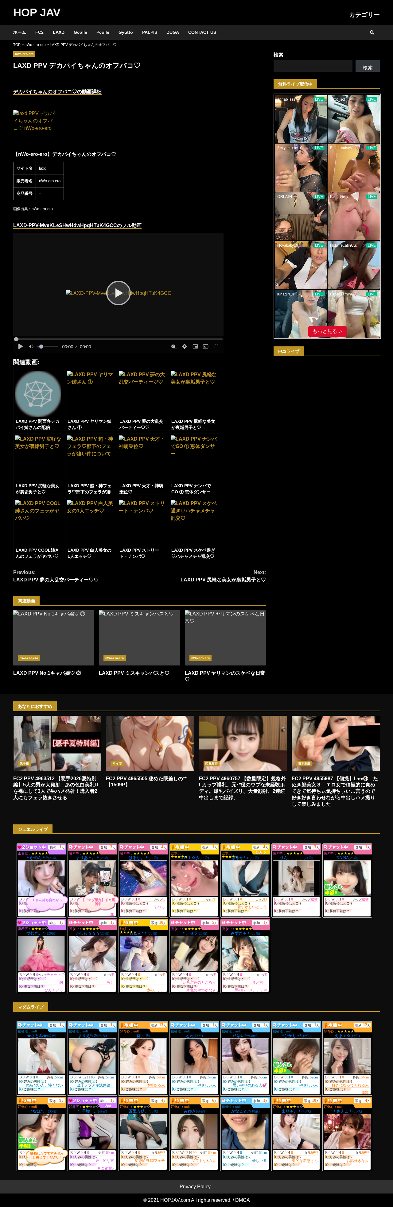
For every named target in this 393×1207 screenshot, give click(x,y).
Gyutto (126, 32)
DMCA (242, 1200)
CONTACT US (202, 32)
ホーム (19, 32)
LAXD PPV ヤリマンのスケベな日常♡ (225, 637)
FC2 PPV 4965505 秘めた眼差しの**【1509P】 (150, 743)
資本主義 (304, 763)
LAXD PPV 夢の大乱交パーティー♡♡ (56, 576)
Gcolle (80, 32)
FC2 (39, 32)
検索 (278, 54)
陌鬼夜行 (211, 763)
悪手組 (24, 763)
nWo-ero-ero (24, 54)
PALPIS (149, 32)
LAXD (58, 32)
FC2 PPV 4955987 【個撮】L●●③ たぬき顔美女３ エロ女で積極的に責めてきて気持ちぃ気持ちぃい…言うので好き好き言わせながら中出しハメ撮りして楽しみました (336, 743)
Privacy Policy (195, 1186)
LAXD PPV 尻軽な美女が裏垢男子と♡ (223, 576)
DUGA (172, 32)
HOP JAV (36, 12)
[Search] (372, 32)
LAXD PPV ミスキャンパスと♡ (139, 637)
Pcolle (102, 32)
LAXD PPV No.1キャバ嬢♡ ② (53, 637)
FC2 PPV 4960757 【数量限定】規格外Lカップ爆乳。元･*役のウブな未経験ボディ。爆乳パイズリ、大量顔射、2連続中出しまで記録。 (243, 743)
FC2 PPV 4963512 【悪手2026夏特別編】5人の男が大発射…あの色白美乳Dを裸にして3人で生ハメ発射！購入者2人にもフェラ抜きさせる (57, 743)
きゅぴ (117, 763)
